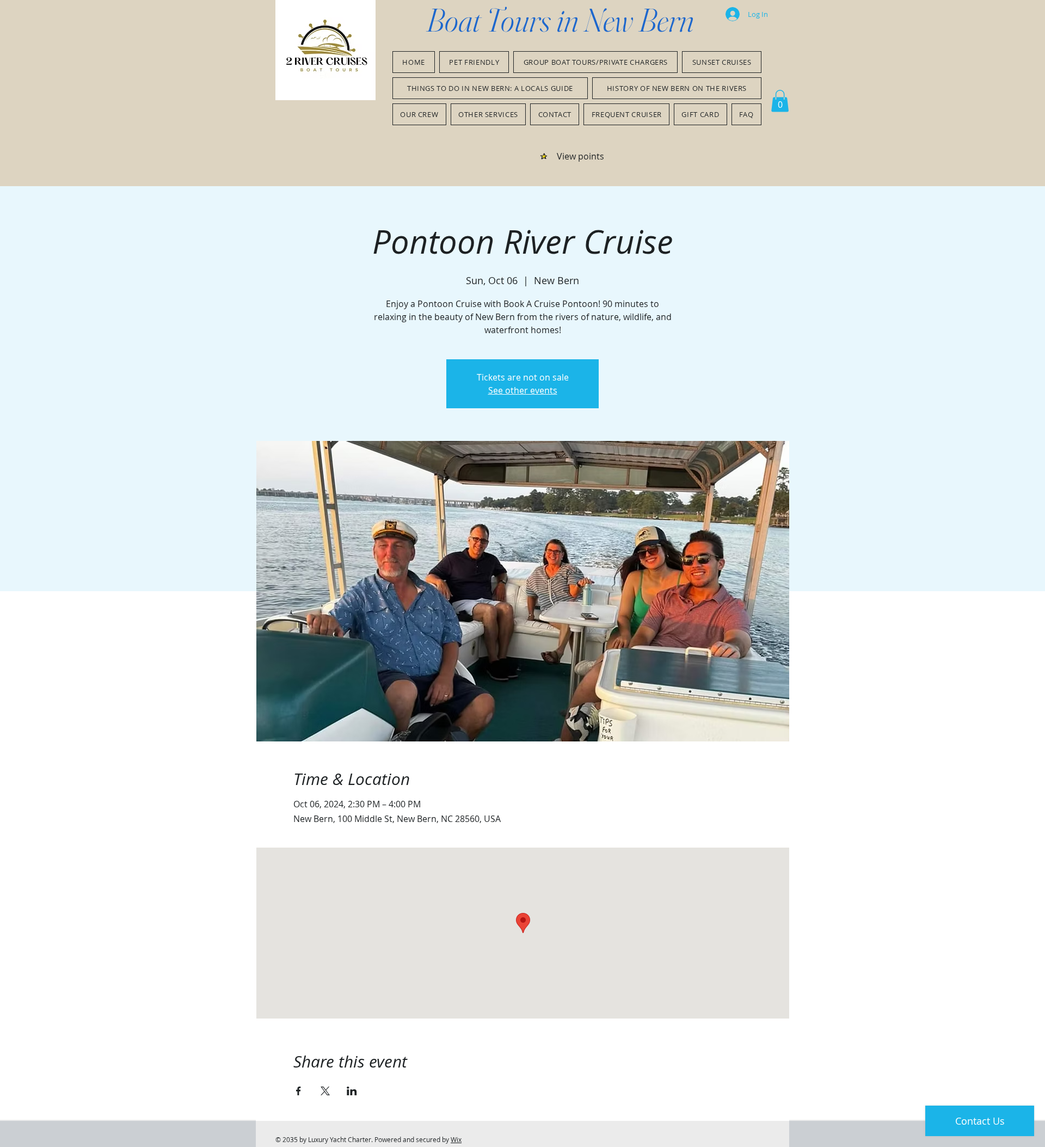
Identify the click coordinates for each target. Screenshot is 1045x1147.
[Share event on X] (325, 1091)
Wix (456, 1139)
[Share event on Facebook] (298, 1091)
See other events (522, 390)
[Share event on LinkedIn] (352, 1091)
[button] (780, 101)
